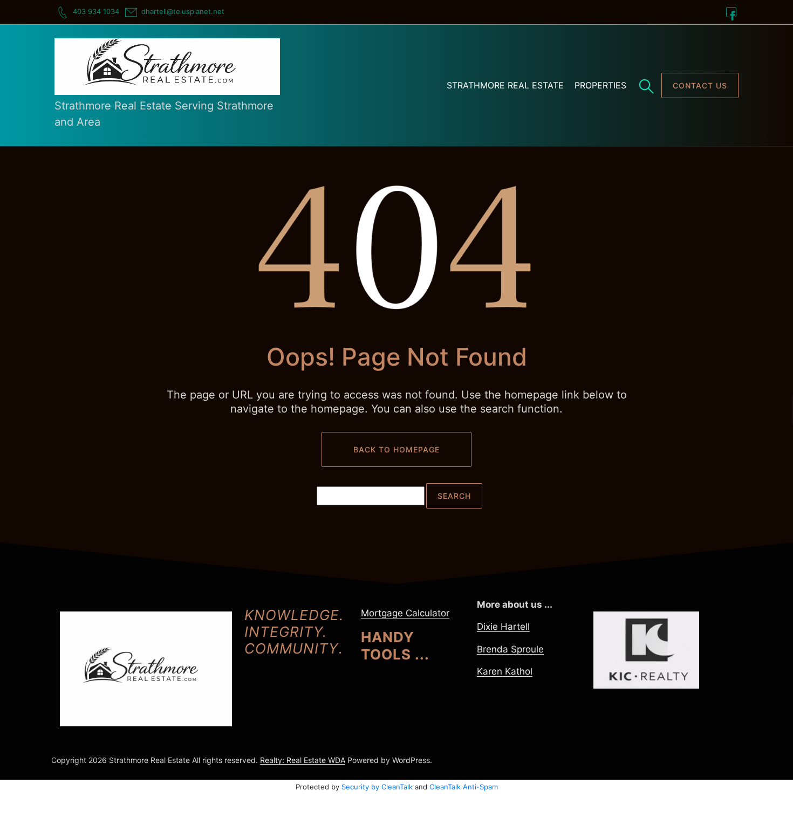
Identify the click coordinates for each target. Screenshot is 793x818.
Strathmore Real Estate (505, 85)
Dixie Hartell (503, 626)
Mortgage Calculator (405, 613)
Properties (600, 85)
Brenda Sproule (510, 649)
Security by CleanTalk (377, 786)
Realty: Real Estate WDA (302, 760)
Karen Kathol (504, 671)
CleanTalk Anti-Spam (463, 786)
